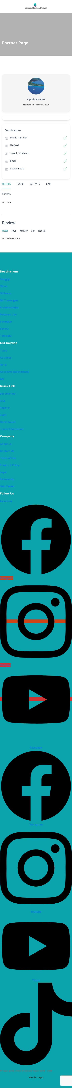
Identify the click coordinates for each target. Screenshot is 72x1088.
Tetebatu (6, 336)
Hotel (5, 230)
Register (5, 408)
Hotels (6, 183)
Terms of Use (8, 458)
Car (48, 183)
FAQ (2, 401)
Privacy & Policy (9, 465)
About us (5, 444)
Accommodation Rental (14, 372)
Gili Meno (5, 293)
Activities (5, 357)
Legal (3, 472)
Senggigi (5, 279)
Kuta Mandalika (9, 307)
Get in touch (7, 422)
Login (3, 415)
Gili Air (4, 286)
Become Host (8, 393)
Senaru (4, 328)
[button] (57, 6)
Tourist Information (11, 429)
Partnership (7, 479)
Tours (20, 183)
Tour (13, 230)
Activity (35, 183)
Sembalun (6, 321)
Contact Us (7, 451)
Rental (6, 193)
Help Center (7, 486)
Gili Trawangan (9, 300)
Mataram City (8, 314)
